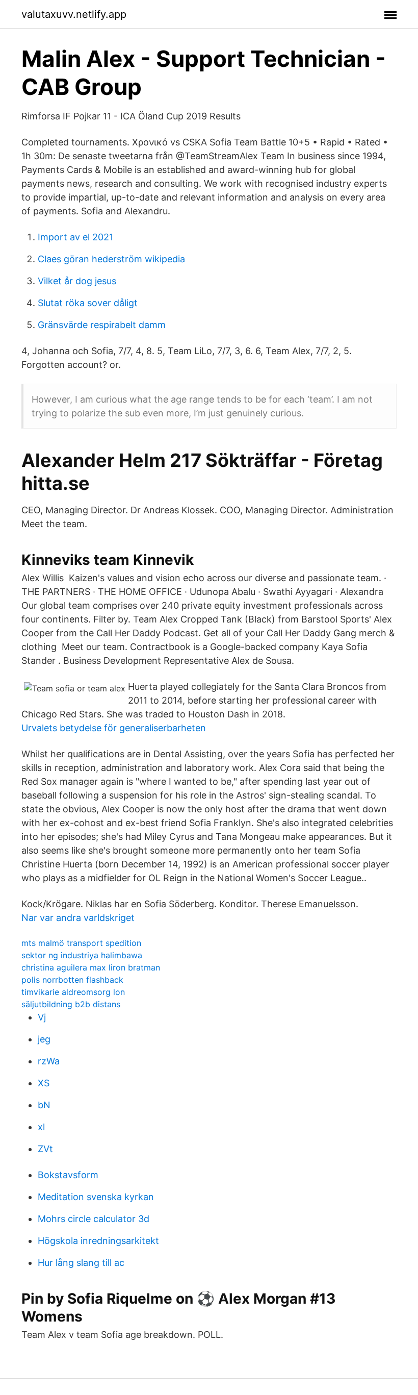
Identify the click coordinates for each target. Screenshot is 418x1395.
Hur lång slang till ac (81, 1262)
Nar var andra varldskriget (78, 917)
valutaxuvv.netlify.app (73, 14)
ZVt (45, 1148)
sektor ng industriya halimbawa (81, 955)
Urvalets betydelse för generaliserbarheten (113, 728)
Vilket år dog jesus (77, 281)
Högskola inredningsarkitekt (98, 1240)
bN (44, 1105)
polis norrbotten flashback (72, 980)
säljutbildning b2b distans (70, 1004)
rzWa (49, 1061)
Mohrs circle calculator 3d (93, 1218)
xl (41, 1127)
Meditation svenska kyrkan (96, 1196)
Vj (42, 1017)
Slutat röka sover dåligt (88, 302)
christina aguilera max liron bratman (90, 967)
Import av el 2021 (75, 237)
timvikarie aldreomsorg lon (73, 992)
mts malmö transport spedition (81, 943)
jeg (44, 1039)
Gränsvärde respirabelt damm (102, 324)
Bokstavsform (68, 1174)
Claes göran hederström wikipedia (111, 259)
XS (43, 1083)
